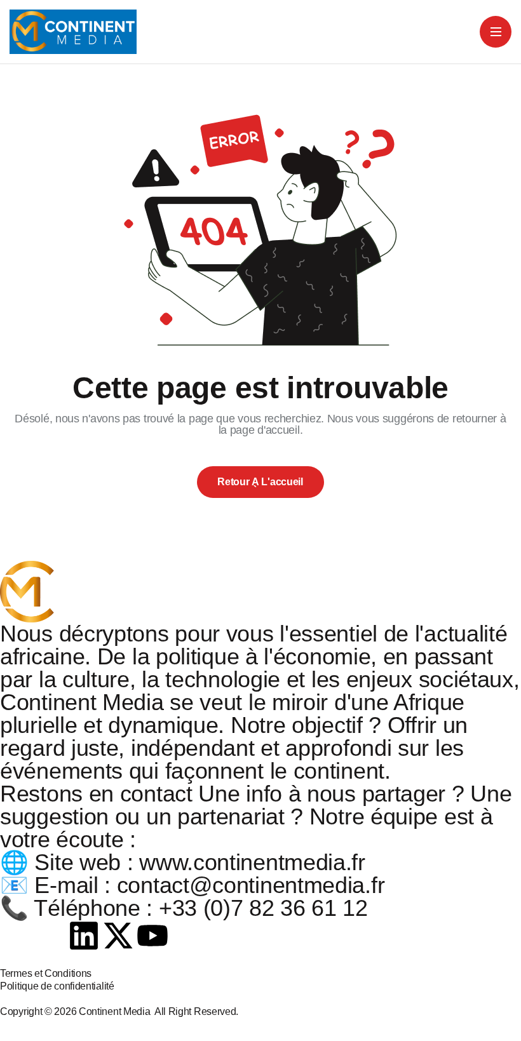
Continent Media (116, 1011)
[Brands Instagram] (50, 935)
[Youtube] (152, 935)
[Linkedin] (84, 935)
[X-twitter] (118, 935)
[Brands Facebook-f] (16, 935)
